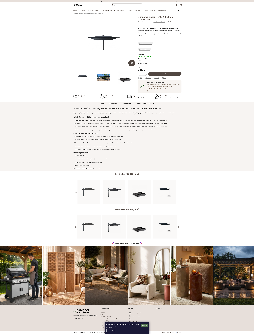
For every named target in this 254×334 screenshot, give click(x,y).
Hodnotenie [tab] (127, 104)
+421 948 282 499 (153, 89)
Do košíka (164, 74)
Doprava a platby (104, 321)
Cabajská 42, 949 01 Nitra (154, 91)
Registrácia (177, 1)
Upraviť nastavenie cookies (103, 332)
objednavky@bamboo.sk (138, 313)
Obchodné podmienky (89, 1)
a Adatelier (178, 332)
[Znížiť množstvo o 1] (139, 74)
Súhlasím (144, 325)
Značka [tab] (145, 104)
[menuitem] (75, 10)
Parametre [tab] (113, 104)
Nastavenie (110, 330)
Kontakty (74, 1)
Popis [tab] (102, 104)
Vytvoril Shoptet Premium (168, 332)
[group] (88, 192)
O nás (80, 1)
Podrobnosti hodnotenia (159, 22)
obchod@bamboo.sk (166, 89)
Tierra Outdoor (174, 21)
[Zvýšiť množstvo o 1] (146, 74)
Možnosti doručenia (142, 63)
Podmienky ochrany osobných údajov (105, 1)
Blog (101, 325)
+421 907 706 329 (136, 319)
